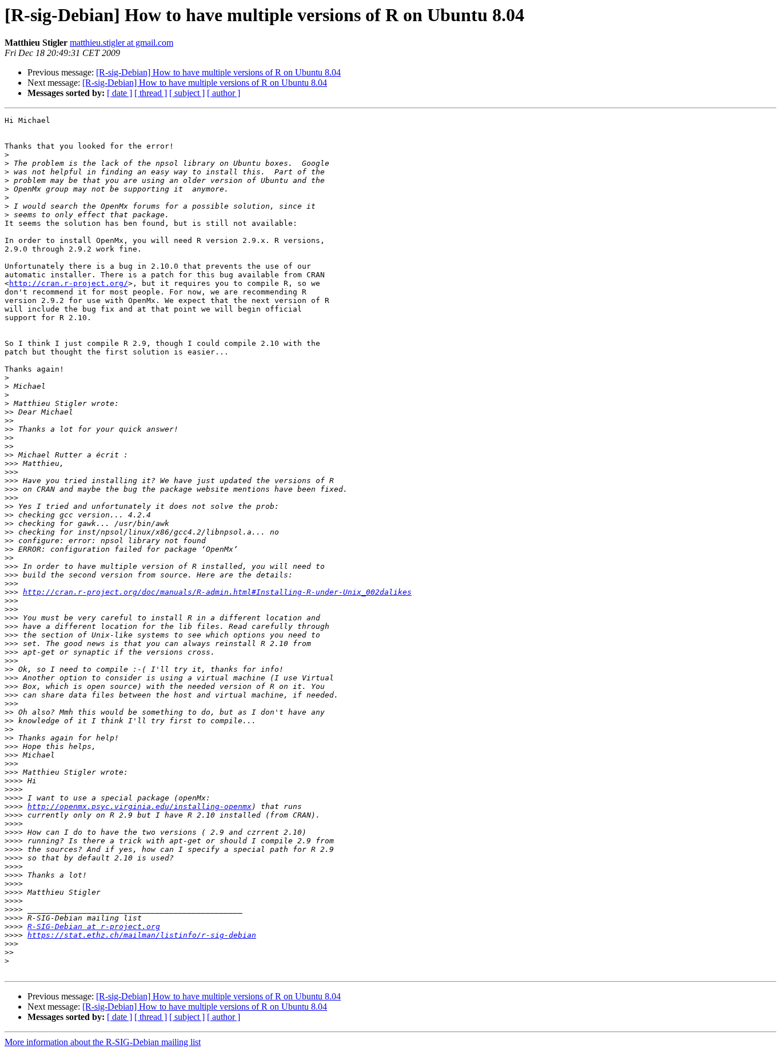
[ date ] (119, 93)
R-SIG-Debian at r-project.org (93, 926)
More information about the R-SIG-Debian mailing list (103, 1042)
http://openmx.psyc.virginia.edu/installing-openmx (139, 806)
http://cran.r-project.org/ (68, 283)
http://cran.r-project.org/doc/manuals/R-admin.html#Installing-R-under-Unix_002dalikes (217, 592)
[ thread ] (150, 93)
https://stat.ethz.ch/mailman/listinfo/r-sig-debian (141, 935)
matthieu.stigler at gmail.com (121, 42)
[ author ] (223, 93)
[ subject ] (187, 93)
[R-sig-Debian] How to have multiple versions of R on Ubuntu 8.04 (218, 72)
